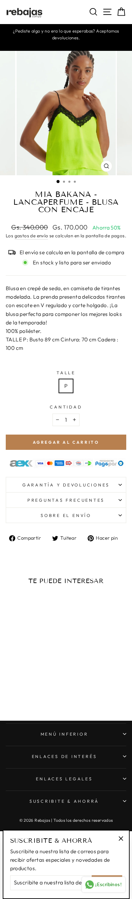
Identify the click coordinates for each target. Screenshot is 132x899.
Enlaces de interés (64, 756)
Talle (66, 372)
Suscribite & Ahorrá (64, 801)
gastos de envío (31, 235)
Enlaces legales (64, 778)
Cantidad (66, 406)
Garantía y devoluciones (66, 484)
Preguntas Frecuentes (66, 500)
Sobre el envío (66, 515)
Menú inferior (64, 734)
